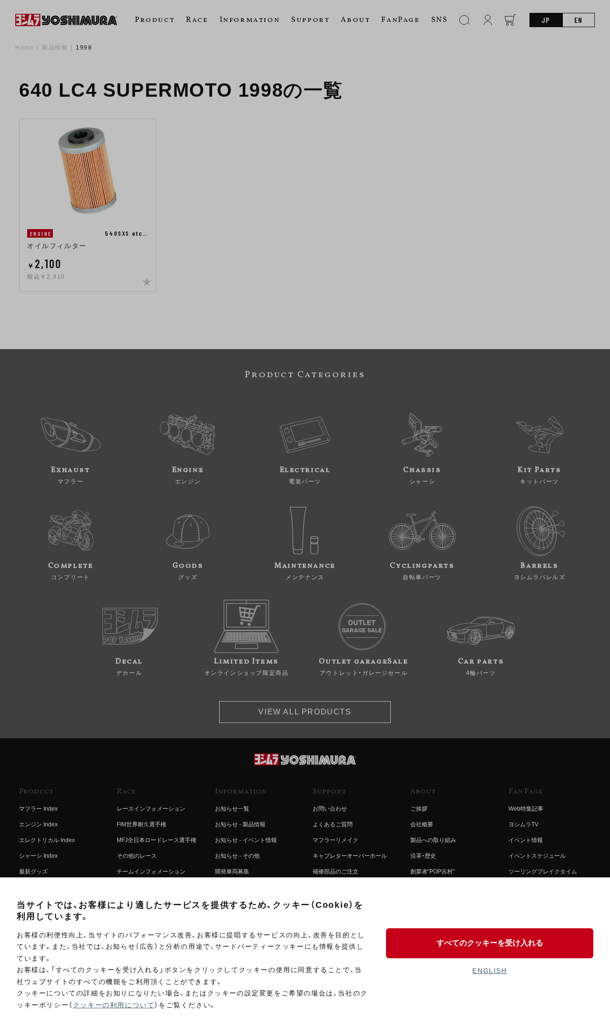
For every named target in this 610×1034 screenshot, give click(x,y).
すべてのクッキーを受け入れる (490, 943)
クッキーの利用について (114, 1005)
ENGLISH (489, 970)
